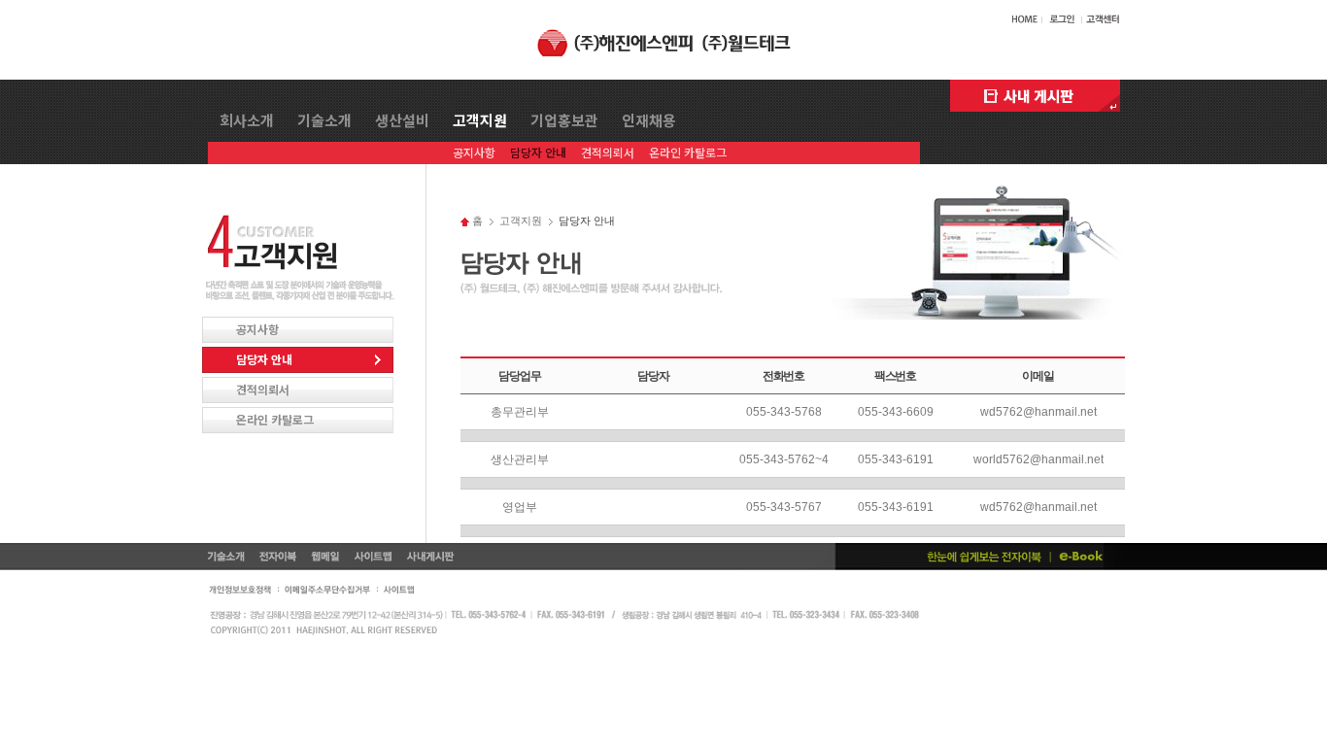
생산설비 (402, 121)
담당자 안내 (538, 151)
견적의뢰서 (607, 151)
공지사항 (474, 151)
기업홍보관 (564, 121)
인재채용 (649, 121)
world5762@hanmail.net (1038, 459)
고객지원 (480, 121)
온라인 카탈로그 (688, 151)
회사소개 (247, 121)
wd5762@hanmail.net (1038, 412)
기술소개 (324, 121)
